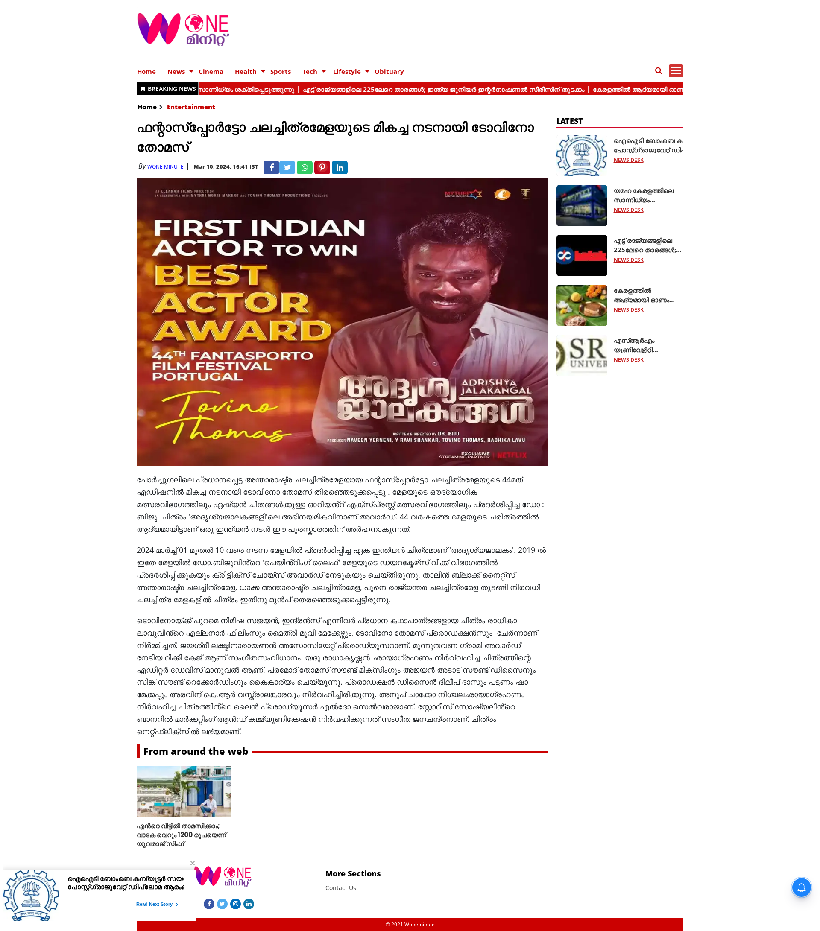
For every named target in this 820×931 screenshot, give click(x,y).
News (176, 71)
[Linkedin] (248, 903)
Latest (569, 121)
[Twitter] (222, 903)
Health (246, 71)
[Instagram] (235, 903)
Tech (309, 71)
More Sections (353, 873)
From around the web (196, 750)
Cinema (211, 71)
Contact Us (340, 888)
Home (146, 71)
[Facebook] (209, 903)
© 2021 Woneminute (410, 924)
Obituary (389, 71)
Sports (280, 71)
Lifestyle (347, 71)
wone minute (165, 166)
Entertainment (191, 106)
